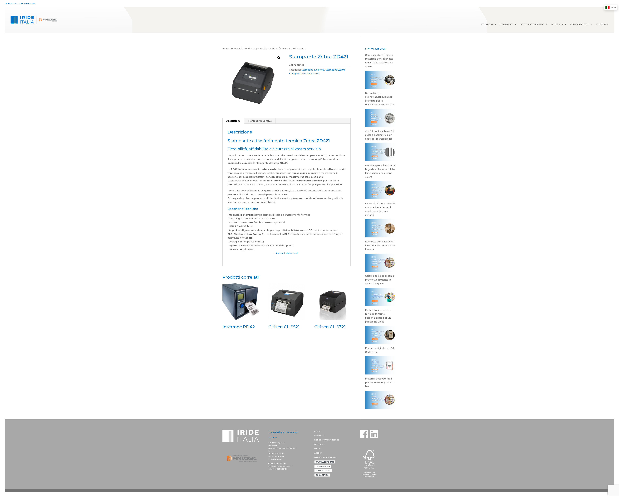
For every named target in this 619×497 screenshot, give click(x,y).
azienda (601, 24)
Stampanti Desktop (312, 69)
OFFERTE (318, 431)
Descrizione (233, 120)
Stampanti (506, 24)
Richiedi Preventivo (260, 120)
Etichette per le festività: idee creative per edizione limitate (380, 245)
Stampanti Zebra (240, 48)
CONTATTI (318, 449)
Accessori (557, 24)
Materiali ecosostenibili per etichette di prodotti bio (379, 382)
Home (225, 48)
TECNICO (335, 440)
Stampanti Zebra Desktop (264, 48)
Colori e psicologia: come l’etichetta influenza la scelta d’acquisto (379, 279)
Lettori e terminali (532, 24)
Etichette (487, 24)
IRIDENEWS (319, 444)
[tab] (233, 121)
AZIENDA (318, 453)
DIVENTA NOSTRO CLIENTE (325, 457)
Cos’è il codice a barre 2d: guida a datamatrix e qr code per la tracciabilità (379, 135)
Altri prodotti (579, 24)
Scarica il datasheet (286, 253)
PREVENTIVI (319, 436)
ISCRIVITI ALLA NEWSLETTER (20, 3)
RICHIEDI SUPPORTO (323, 440)
